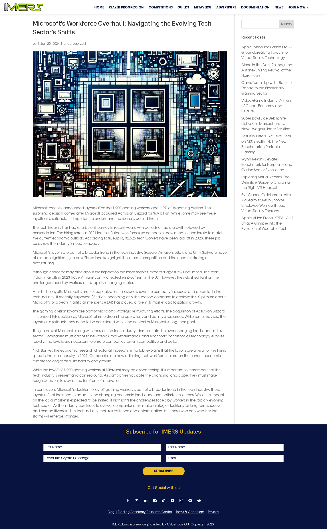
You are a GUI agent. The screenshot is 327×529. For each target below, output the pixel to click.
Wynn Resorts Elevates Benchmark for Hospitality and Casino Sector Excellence (266, 165)
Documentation (255, 7)
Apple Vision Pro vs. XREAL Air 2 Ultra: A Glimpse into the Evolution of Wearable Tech (267, 224)
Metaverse (202, 7)
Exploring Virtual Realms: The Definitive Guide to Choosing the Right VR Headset (265, 183)
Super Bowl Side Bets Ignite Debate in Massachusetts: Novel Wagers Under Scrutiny (265, 124)
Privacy (213, 512)
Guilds (183, 7)
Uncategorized (74, 44)
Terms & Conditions (190, 512)
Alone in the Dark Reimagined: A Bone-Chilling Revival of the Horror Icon (267, 70)
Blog (111, 512)
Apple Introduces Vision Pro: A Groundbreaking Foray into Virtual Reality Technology (266, 53)
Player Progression (126, 7)
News (279, 7)
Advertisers (226, 7)
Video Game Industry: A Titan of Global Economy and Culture (266, 106)
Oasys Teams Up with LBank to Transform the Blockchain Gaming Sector (266, 88)
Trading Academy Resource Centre (145, 512)
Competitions (161, 7)
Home (99, 7)
